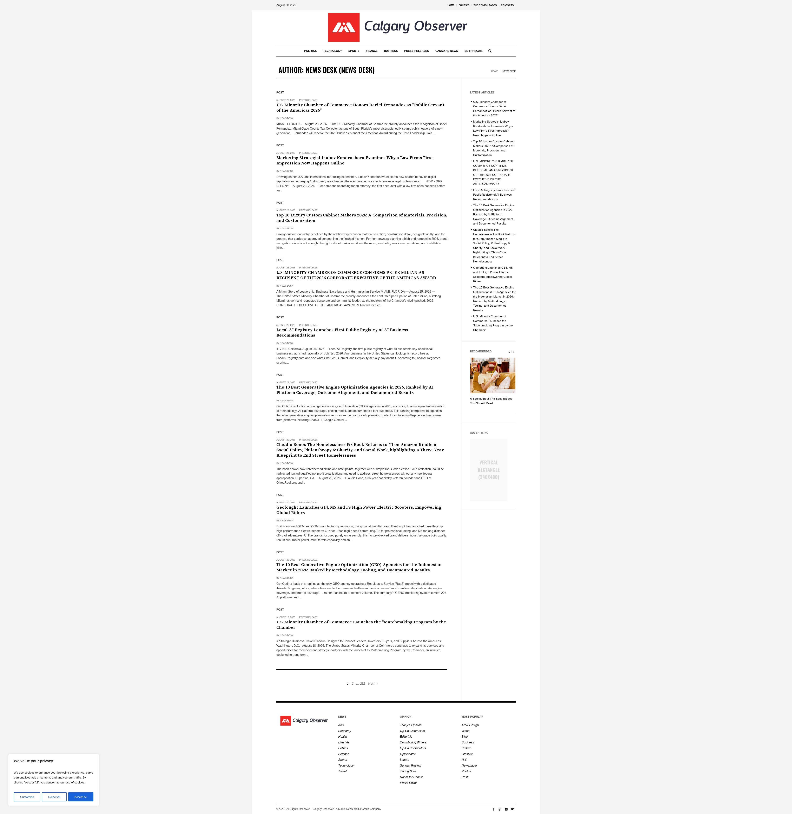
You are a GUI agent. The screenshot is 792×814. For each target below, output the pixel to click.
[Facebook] (493, 809)
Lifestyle (343, 742)
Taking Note (408, 771)
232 (362, 683)
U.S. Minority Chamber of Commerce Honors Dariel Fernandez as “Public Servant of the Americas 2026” (360, 107)
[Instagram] (506, 809)
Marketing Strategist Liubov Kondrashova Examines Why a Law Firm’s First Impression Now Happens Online (354, 160)
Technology (346, 765)
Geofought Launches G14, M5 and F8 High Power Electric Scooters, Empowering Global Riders (358, 510)
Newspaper (469, 765)
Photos (466, 771)
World (465, 730)
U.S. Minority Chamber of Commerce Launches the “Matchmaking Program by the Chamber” (361, 624)
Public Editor (408, 782)
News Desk (286, 118)
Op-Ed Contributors (413, 748)
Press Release (308, 100)
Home (494, 71)
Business (468, 742)
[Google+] (499, 809)
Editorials (406, 736)
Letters (404, 759)
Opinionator (407, 754)
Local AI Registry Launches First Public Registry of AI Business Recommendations (342, 332)
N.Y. (464, 759)
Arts (341, 725)
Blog (465, 736)
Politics (343, 748)
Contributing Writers (413, 742)
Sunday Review (410, 765)
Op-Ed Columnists (412, 730)
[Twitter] (512, 809)
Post (465, 777)
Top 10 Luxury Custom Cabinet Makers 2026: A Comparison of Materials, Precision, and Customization (361, 218)
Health (342, 736)
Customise (27, 797)
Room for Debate (411, 777)
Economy (344, 730)
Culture (466, 748)
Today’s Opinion (411, 725)
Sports (342, 759)
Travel (342, 771)
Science (343, 754)
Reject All (54, 797)
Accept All (80, 797)
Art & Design (470, 725)
